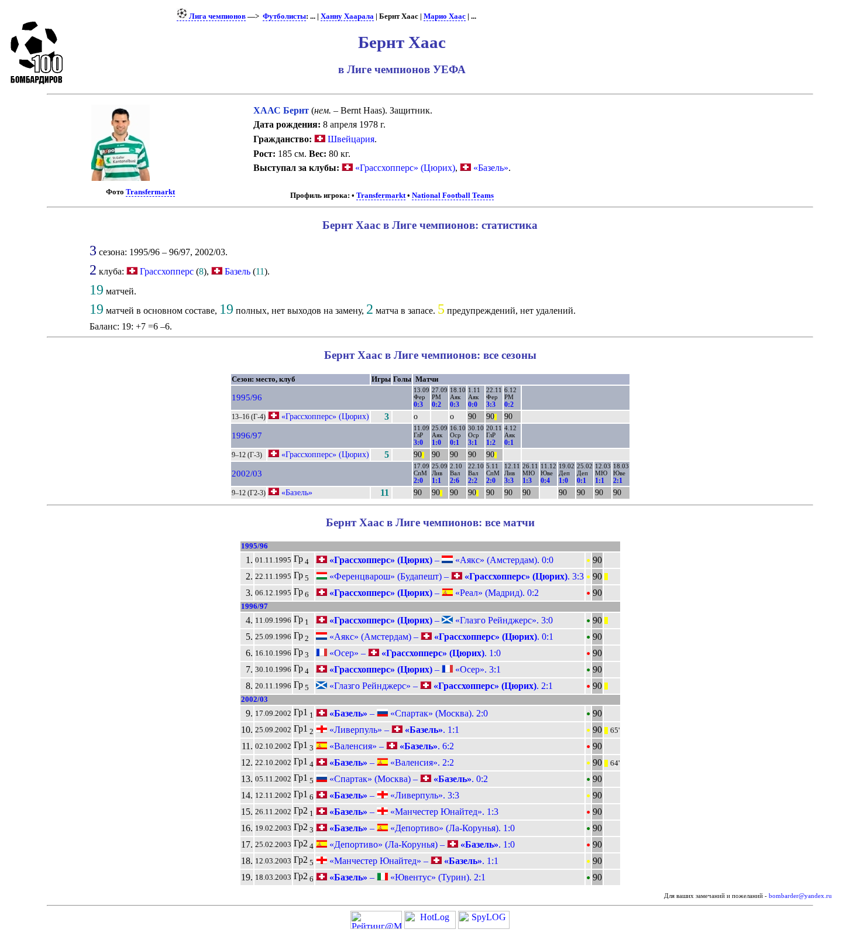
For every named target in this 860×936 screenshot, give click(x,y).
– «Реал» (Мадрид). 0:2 (433, 593)
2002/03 (247, 473)
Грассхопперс (167, 271)
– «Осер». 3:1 (414, 669)
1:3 (527, 480)
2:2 (472, 480)
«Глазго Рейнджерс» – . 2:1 (440, 686)
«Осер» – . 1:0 (414, 653)
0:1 (454, 442)
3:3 (491, 404)
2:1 (617, 480)
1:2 (491, 442)
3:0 (418, 442)
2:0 (418, 480)
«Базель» (489, 168)
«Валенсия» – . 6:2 (390, 746)
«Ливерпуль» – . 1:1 (393, 730)
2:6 (454, 480)
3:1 (472, 442)
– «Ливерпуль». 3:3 (393, 795)
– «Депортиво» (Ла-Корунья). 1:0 (421, 828)
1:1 (436, 480)
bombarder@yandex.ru (800, 896)
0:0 (472, 404)
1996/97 (247, 435)
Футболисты (284, 16)
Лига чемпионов (216, 16)
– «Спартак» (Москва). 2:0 (407, 713)
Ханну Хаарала (347, 16)
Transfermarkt (150, 192)
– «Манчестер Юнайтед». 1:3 (412, 812)
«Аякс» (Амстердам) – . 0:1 (440, 637)
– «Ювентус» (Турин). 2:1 (406, 877)
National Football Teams (453, 195)
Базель (237, 271)
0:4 (545, 480)
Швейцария (349, 139)
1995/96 (247, 397)
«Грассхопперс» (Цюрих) (404, 168)
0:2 (436, 404)
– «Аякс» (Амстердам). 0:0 (440, 560)
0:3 (418, 404)
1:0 (436, 442)
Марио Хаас (445, 16)
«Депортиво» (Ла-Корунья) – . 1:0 (421, 844)
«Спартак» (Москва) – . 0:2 (407, 779)
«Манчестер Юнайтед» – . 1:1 (412, 861)
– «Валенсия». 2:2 (390, 762)
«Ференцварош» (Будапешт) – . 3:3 (455, 576)
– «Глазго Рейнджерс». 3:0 (440, 620)
